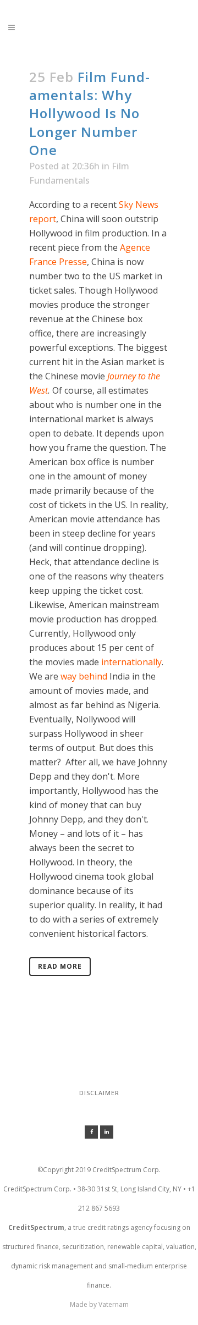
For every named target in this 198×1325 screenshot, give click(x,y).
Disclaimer (99, 1093)
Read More (60, 966)
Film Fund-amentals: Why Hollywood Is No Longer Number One (89, 113)
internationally (131, 662)
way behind (84, 676)
